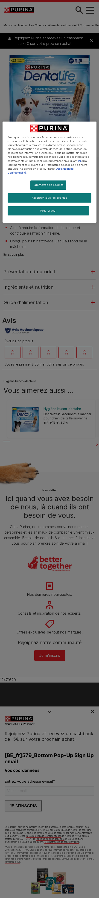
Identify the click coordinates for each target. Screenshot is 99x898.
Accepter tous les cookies (49, 197)
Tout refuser (48, 210)
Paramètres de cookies (48, 184)
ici (79, 161)
